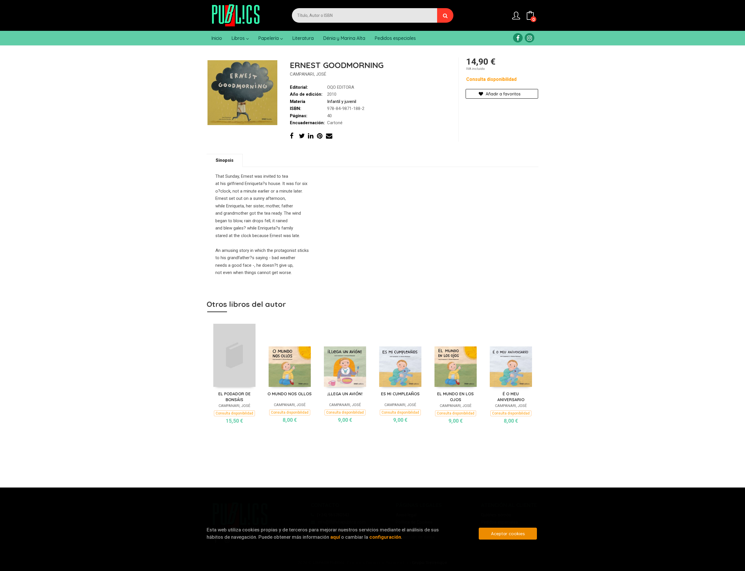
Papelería (269, 38)
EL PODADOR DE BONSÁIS (234, 396)
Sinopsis (224, 160)
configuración (385, 537)
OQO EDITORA (340, 87)
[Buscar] (445, 15)
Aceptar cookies (508, 533)
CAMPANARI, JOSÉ (308, 74)
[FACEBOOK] (518, 37)
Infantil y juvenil (341, 101)
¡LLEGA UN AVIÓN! (345, 393)
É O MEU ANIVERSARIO (510, 396)
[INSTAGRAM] (529, 37)
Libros (238, 38)
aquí (335, 537)
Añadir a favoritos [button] (503, 94)
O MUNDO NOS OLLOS (289, 393)
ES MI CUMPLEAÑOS (400, 393)
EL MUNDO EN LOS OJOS (455, 396)
